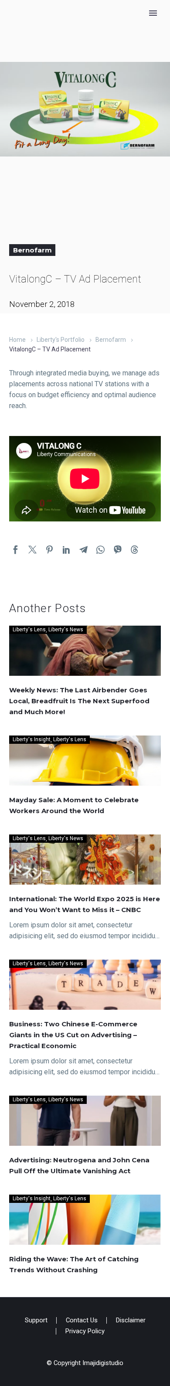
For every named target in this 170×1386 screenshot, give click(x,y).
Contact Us (82, 1320)
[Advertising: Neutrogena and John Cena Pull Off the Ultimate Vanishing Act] (85, 1121)
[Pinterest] (49, 549)
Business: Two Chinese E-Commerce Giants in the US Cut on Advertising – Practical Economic (73, 1035)
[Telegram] (83, 549)
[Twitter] (32, 549)
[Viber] (117, 549)
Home (17, 339)
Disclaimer (131, 1320)
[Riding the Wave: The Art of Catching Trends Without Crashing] (85, 1220)
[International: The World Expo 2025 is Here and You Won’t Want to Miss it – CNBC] (85, 859)
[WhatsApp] (100, 549)
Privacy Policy (85, 1331)
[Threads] (134, 549)
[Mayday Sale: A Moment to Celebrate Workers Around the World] (85, 761)
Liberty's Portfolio (61, 339)
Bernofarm (32, 250)
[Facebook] (15, 549)
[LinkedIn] (66, 549)
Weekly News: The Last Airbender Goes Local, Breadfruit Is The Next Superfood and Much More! (79, 701)
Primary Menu (153, 13)
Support (36, 1320)
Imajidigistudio (102, 1363)
